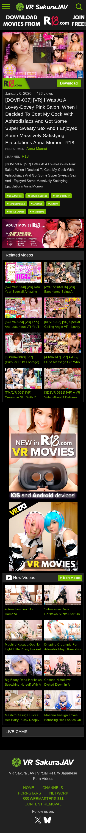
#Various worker (15, 211)
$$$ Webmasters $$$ (43, 799)
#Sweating (36, 203)
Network (58, 793)
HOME (28, 788)
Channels (52, 788)
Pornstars (29, 793)
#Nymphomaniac (16, 203)
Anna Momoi (36, 149)
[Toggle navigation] (6, 7)
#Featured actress (37, 196)
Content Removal (43, 804)
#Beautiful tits (14, 196)
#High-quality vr (61, 196)
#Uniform (53, 203)
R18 (25, 156)
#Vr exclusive (37, 211)
